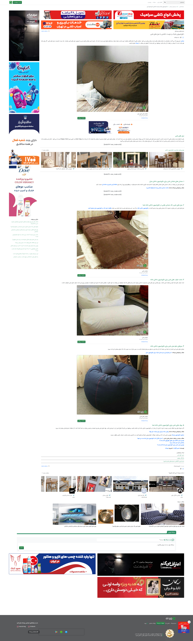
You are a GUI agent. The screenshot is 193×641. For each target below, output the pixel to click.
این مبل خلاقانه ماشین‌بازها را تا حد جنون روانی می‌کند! (26, 243)
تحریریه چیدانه (177, 466)
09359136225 (144, 118)
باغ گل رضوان (180, 458)
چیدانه (166, 448)
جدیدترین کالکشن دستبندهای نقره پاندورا (174, 461)
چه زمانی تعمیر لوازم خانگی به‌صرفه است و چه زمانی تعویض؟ (25, 240)
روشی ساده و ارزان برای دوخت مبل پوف (159, 432)
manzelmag (22, 627)
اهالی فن (160, 2)
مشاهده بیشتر (46, 150)
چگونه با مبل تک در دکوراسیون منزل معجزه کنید (100, 208)
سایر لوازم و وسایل (179, 31)
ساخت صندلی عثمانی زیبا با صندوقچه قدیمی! (157, 188)
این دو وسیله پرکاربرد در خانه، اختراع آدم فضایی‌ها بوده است (25, 254)
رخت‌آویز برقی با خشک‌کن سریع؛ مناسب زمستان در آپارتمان (25, 257)
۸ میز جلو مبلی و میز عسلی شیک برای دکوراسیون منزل (159, 353)
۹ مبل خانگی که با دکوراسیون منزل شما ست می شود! (150, 438)
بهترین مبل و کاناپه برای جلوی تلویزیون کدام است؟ (171, 441)
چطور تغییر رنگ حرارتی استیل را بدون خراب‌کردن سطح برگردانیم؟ (24, 227)
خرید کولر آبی (180, 455)
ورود (145, 623)
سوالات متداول (152, 623)
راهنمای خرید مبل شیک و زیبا (177, 443)
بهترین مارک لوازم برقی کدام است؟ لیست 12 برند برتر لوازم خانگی (24, 246)
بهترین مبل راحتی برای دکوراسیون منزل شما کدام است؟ (170, 445)
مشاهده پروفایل (81, 118)
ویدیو (150, 2)
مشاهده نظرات (44, 31)
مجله (154, 2)
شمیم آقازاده (176, 448)
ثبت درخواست (17, 2)
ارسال (21, 548)
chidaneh (32, 627)
